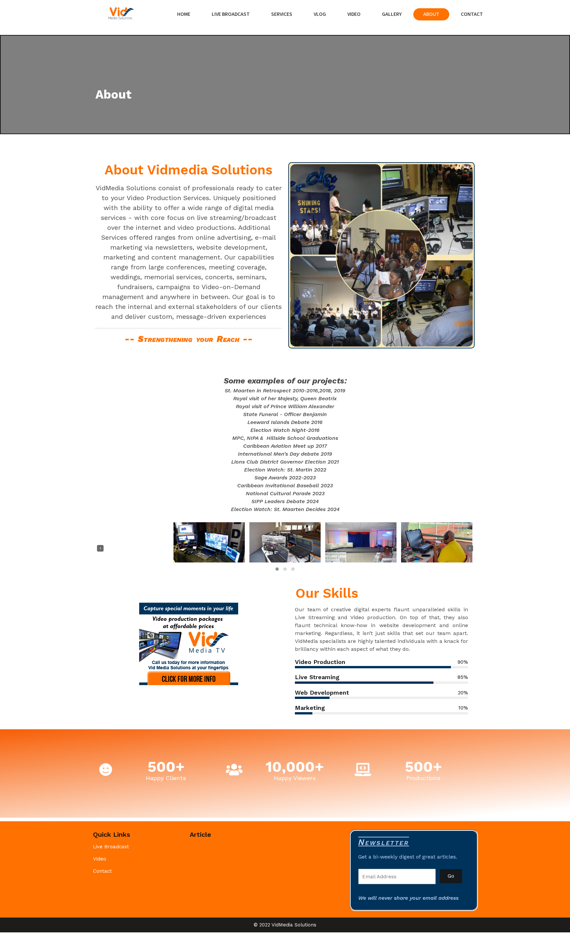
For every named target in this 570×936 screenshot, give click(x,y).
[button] (277, 569)
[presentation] (100, 548)
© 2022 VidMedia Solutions (285, 925)
